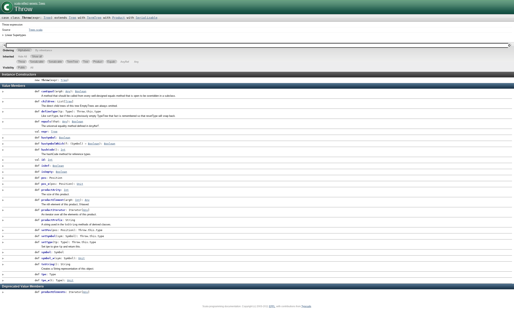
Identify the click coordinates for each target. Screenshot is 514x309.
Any (67, 91)
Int (63, 149)
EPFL (272, 306)
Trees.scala (35, 29)
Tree (47, 18)
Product (118, 18)
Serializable (146, 18)
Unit (80, 183)
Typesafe (306, 306)
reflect (25, 3)
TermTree (94, 18)
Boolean (80, 91)
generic (33, 3)
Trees (42, 3)
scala (17, 3)
